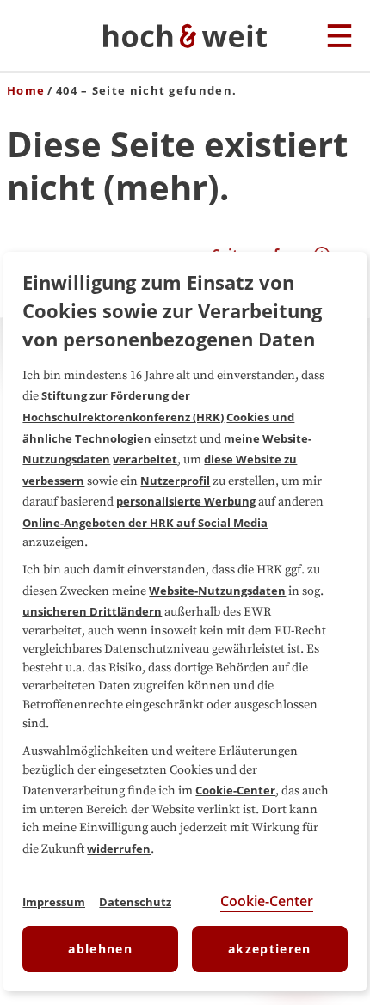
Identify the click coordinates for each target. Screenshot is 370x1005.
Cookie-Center (235, 790)
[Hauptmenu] (339, 37)
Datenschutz (135, 902)
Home (26, 90)
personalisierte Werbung (186, 501)
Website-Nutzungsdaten (217, 590)
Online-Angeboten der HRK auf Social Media (145, 522)
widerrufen (119, 848)
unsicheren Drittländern (92, 611)
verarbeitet (145, 459)
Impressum (53, 902)
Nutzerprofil (175, 480)
